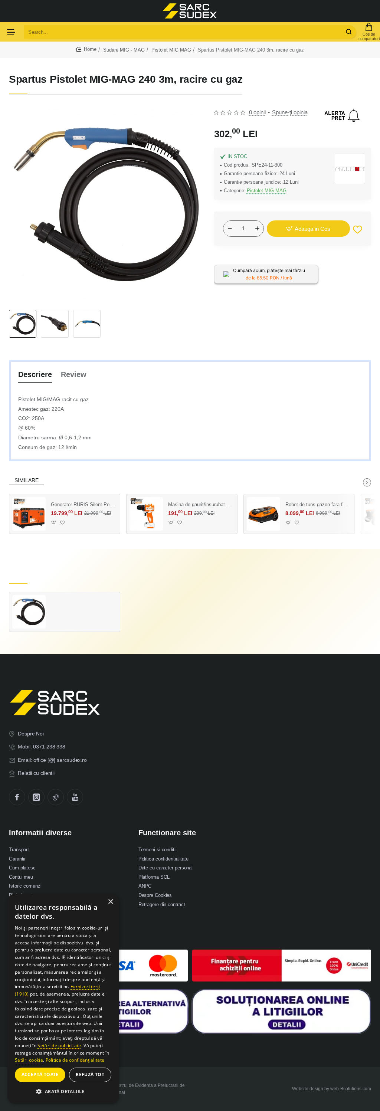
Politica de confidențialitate (75, 1060)
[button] (308, 228)
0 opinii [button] (257, 112)
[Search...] (348, 32)
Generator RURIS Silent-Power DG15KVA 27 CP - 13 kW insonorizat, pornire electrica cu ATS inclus (83, 504)
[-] (229, 228)
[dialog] (63, 999)
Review (73, 374)
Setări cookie (29, 1060)
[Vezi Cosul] (369, 31)
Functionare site (167, 833)
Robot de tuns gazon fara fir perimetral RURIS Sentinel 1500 (317, 504)
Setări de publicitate (59, 1045)
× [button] (110, 902)
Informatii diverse (40, 833)
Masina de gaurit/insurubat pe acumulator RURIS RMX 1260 (200, 504)
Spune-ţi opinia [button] (290, 112)
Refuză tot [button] (90, 1074)
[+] (257, 228)
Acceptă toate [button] (40, 1074)
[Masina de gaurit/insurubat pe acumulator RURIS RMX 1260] (146, 514)
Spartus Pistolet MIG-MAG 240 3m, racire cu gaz (83, 602)
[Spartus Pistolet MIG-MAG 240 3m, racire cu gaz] (29, 612)
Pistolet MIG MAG (171, 50)
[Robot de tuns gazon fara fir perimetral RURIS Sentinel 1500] (263, 514)
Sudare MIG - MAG (124, 50)
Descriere (35, 374)
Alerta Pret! (342, 115)
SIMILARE (26, 480)
